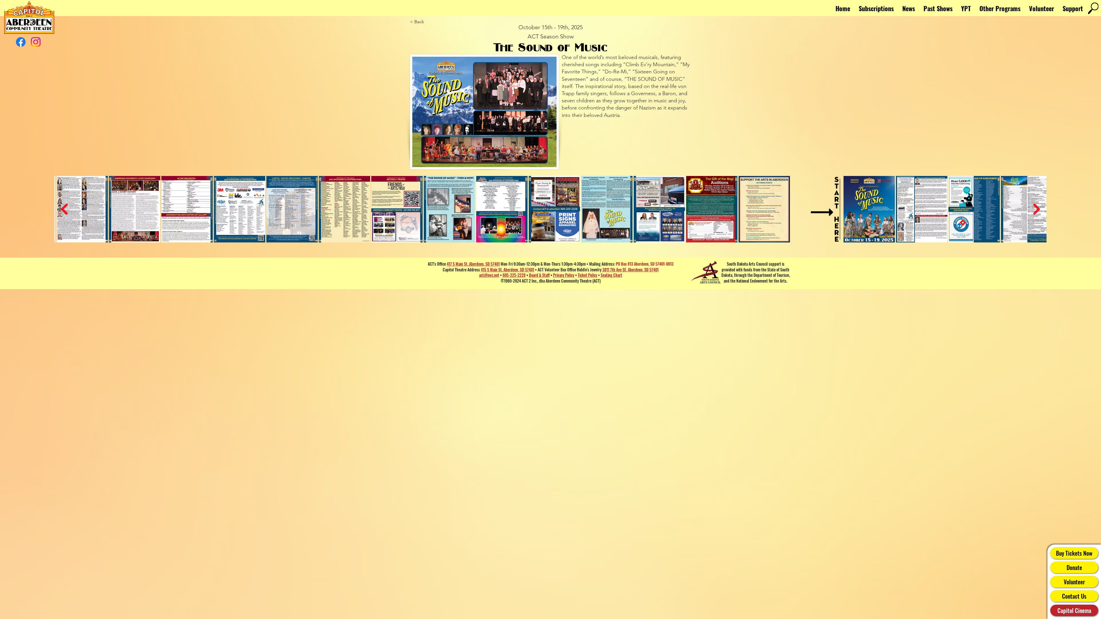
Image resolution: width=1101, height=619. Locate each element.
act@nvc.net (489, 275)
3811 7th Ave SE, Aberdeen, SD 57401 (630, 270)
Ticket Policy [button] (587, 275)
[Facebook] (20, 42)
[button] (1000, 8)
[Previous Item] (64, 209)
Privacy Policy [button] (563, 275)
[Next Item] (1036, 209)
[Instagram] (35, 42)
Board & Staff (539, 275)
